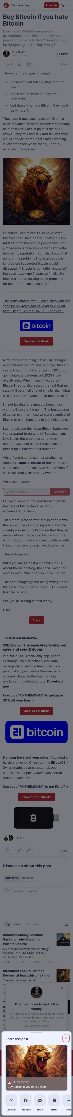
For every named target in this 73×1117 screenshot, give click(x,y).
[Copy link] (11, 1100)
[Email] (40, 1100)
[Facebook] (26, 1100)
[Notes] (54, 1100)
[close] (66, 1038)
